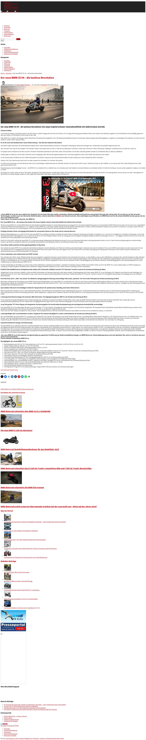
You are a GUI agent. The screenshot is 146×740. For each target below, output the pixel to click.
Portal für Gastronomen (11, 719)
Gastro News (8, 718)
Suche (18, 39)
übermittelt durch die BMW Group (9, 370)
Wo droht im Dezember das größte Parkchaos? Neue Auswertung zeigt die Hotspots (30, 548)
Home (3, 73)
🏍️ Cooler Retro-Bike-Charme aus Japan (16, 572)
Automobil (7, 27)
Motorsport (7, 36)
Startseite (7, 2)
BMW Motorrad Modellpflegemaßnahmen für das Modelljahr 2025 (30, 449)
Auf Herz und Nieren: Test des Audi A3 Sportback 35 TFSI (22, 608)
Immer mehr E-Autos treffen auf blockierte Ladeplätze (21, 531)
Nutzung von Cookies (10, 8)
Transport (7, 31)
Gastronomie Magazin (11, 721)
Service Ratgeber (9, 34)
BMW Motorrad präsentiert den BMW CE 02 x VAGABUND (25, 411)
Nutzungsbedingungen (11, 7)
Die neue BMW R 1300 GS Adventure (16, 430)
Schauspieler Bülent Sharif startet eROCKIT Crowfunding (21, 590)
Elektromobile (8, 32)
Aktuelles (7, 26)
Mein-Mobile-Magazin (23, 85)
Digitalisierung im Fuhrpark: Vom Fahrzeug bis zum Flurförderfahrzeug (25, 557)
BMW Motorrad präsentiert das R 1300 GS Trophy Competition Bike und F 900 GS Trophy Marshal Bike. (46, 468)
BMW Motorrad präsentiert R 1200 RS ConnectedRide (21, 599)
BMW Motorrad (22, 389)
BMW (2, 389)
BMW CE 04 (8, 389)
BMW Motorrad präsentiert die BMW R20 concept (22, 487)
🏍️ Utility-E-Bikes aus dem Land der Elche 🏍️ (18, 581)
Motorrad (7, 29)
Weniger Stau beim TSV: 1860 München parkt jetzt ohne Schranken (25, 540)
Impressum (7, 5)
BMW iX (58, 216)
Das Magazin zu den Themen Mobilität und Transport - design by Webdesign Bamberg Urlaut (35, 738)
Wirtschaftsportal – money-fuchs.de (15, 716)
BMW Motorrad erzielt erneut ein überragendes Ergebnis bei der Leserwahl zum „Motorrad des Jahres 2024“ (49, 506)
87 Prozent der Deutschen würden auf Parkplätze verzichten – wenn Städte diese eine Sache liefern (35, 522)
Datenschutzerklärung (11, 4)
